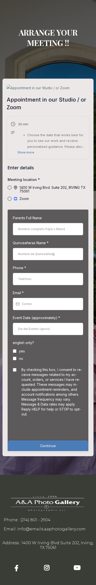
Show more (25, 152)
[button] (48, 138)
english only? (23, 343)
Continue (48, 446)
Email (18, 293)
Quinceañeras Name (30, 243)
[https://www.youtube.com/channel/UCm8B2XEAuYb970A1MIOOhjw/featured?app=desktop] (78, 568)
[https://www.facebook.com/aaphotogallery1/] (17, 568)
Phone (19, 268)
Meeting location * (24, 179)
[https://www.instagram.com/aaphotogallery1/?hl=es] (48, 568)
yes (22, 351)
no (21, 358)
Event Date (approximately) (36, 318)
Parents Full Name (27, 218)
